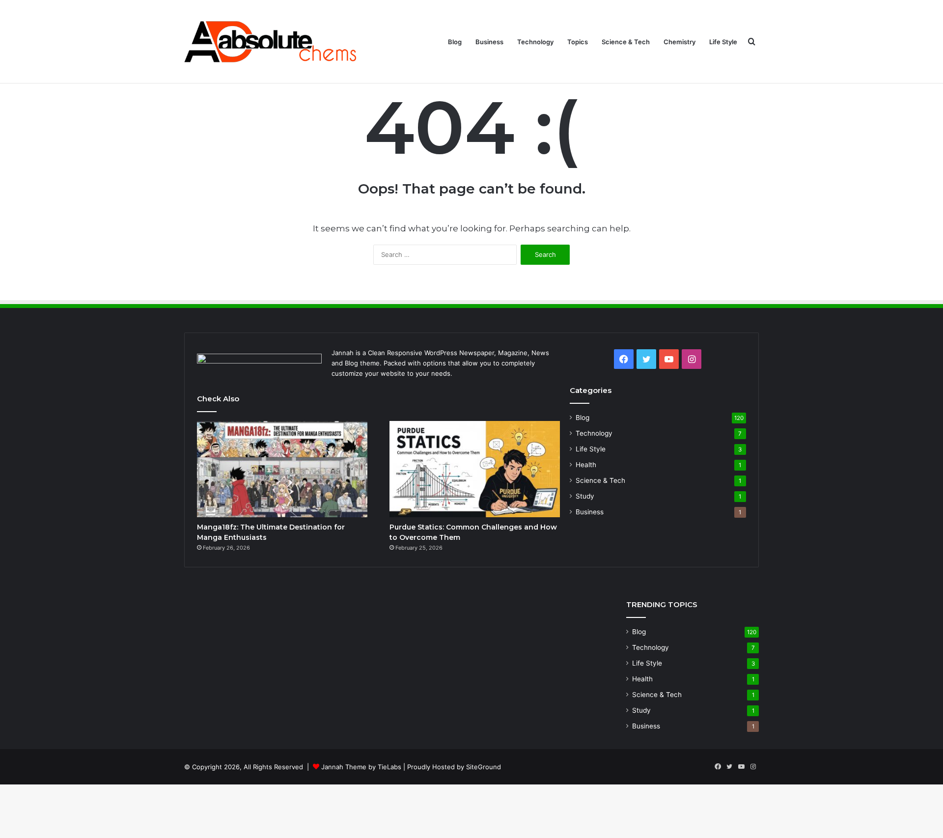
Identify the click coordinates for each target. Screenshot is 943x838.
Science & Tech (626, 42)
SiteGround (483, 767)
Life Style (723, 42)
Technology (535, 42)
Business (489, 42)
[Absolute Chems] (270, 41)
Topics (577, 42)
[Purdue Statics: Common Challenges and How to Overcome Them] (474, 469)
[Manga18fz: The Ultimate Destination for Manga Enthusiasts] (282, 469)
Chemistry (679, 42)
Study (585, 496)
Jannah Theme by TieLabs (361, 767)
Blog (455, 42)
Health (586, 465)
